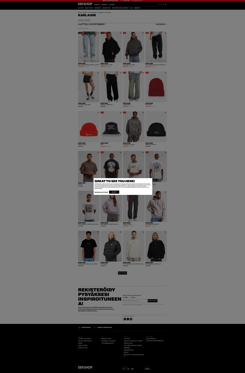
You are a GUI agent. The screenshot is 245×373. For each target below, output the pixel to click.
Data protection (98, 188)
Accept (114, 192)
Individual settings (101, 192)
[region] (123, 186)
